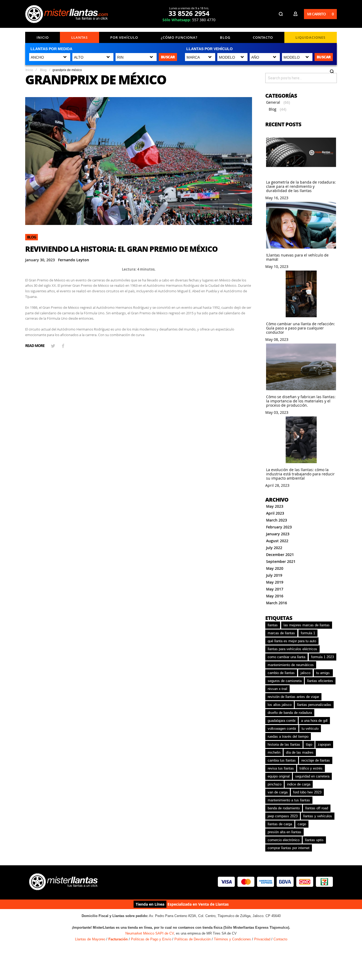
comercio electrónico (283, 840)
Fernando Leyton (73, 259)
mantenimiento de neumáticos (291, 665)
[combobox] (301, 78)
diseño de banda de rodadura (290, 713)
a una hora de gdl (314, 721)
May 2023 (274, 506)
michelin (274, 752)
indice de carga (298, 784)
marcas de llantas (281, 633)
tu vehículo (310, 729)
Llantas (79, 37)
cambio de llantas (281, 673)
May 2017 (274, 589)
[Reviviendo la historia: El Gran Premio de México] (138, 161)
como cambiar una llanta (286, 657)
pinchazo (274, 784)
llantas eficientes (320, 681)
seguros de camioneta (285, 681)
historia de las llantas (284, 744)
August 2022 (277, 540)
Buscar (168, 56)
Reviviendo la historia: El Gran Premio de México (121, 249)
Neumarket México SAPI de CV (149, 933)
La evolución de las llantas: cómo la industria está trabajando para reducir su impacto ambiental (300, 474)
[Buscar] (332, 74)
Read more (35, 345)
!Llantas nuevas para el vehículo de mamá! (297, 257)
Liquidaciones (310, 37)
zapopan (324, 744)
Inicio (43, 37)
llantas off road (316, 808)
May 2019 (274, 582)
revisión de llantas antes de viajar (293, 697)
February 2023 (279, 526)
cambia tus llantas (282, 760)
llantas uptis (314, 840)
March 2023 (276, 520)
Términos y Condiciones (232, 939)
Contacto (263, 37)
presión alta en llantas (284, 832)
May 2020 (274, 568)
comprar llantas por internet (289, 848)
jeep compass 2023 (283, 816)
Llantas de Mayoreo (90, 939)
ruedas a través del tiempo (288, 737)
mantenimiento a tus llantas (289, 800)
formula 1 (308, 633)
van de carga (278, 792)
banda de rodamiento (284, 808)
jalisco (305, 673)
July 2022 (274, 547)
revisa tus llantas (281, 768)
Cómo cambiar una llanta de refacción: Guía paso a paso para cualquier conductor (300, 328)
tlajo (309, 744)
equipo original (279, 776)
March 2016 (276, 602)
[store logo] (67, 14)
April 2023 (275, 513)
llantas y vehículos (317, 816)
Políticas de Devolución (192, 939)
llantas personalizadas (314, 705)
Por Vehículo (124, 37)
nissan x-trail (277, 689)
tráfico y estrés (311, 768)
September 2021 (280, 561)
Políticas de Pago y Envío (151, 939)
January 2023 (277, 533)
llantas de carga (280, 824)
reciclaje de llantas (315, 760)
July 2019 (274, 575)
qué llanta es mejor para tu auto (292, 641)
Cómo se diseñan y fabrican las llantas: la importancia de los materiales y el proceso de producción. (300, 401)
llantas (273, 625)
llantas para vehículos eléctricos (292, 649)
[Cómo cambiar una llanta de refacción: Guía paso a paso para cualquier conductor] (301, 294)
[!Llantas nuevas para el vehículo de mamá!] (301, 226)
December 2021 (280, 554)
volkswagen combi (282, 729)
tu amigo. (323, 673)
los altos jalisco (280, 705)
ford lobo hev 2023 (307, 792)
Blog (225, 37)
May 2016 (274, 595)
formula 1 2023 (322, 657)
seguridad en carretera (312, 776)
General (273, 102)
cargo (302, 824)
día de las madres (300, 752)
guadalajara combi (281, 721)
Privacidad (262, 939)
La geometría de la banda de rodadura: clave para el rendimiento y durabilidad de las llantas (301, 186)
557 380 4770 (188, 19)
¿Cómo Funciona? (179, 37)
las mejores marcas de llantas (307, 625)
